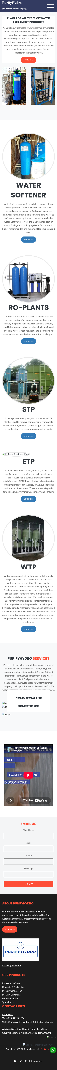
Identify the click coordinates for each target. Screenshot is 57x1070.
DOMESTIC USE (28, 706)
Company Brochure (11, 965)
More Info (28, 60)
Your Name (28, 830)
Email (28, 842)
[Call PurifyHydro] (40, 1044)
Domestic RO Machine (13, 987)
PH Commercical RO (12, 990)
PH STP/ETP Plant (11, 994)
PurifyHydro (45, 1049)
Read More (28, 239)
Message (28, 868)
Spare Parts (8, 1002)
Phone (28, 855)
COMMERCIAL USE (28, 698)
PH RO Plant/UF (10, 998)
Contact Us (36, 1061)
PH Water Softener (11, 983)
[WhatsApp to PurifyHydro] (53, 1049)
